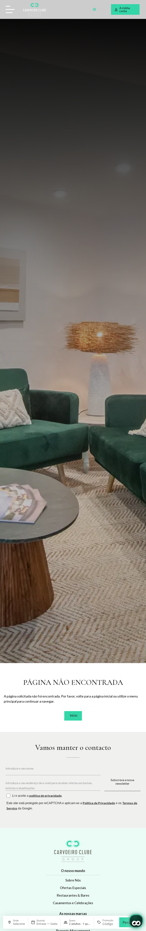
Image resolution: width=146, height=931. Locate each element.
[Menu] (11, 9)
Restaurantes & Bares (73, 895)
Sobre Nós (73, 880)
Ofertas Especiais (73, 888)
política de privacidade (45, 795)
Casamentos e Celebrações (73, 903)
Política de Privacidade (99, 803)
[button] (94, 9)
